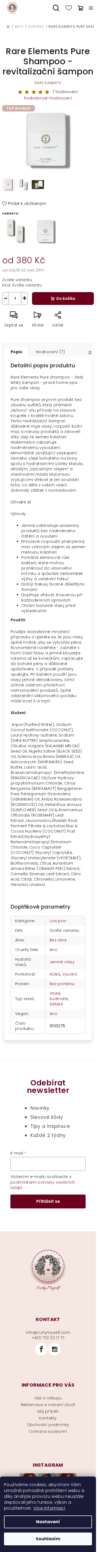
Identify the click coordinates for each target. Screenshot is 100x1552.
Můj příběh (48, 1411)
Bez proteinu (62, 983)
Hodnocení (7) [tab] (50, 352)
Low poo (58, 921)
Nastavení (48, 1522)
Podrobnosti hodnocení (48, 98)
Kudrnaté (59, 998)
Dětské (56, 1004)
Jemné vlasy (62, 962)
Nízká (55, 974)
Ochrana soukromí (48, 1431)
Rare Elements (48, 83)
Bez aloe (58, 940)
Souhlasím (48, 1539)
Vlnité (55, 993)
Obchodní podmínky (48, 1424)
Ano (53, 949)
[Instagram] (55, 1349)
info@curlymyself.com (48, 1332)
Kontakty (48, 1418)
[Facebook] (41, 1349)
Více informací (49, 1508)
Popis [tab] (16, 352)
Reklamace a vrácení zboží (48, 1404)
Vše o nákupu (48, 1398)
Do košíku (65, 298)
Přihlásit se (48, 1201)
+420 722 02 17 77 (48, 1337)
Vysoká (69, 974)
